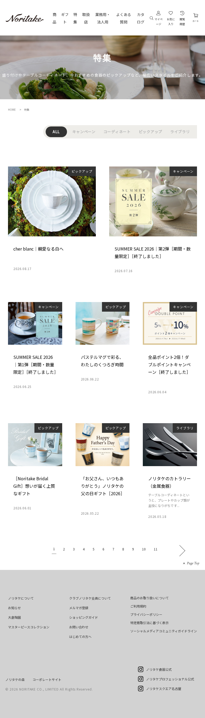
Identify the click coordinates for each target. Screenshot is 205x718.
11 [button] (155, 549)
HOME (12, 110)
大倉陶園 (14, 617)
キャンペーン (84, 131)
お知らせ (14, 607)
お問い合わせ (78, 627)
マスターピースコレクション (28, 627)
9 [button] (133, 549)
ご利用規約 (138, 606)
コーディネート (117, 131)
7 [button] (113, 549)
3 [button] (74, 549)
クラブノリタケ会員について (90, 598)
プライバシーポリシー (146, 614)
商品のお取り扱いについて (149, 598)
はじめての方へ (80, 636)
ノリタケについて (21, 598)
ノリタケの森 (15, 679)
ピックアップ (150, 131)
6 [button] (103, 549)
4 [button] (84, 549)
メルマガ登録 (78, 607)
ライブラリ (180, 131)
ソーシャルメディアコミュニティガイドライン (163, 631)
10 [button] (144, 549)
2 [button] (64, 549)
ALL (56, 131)
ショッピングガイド (83, 617)
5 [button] (93, 549)
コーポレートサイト (47, 679)
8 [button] (123, 549)
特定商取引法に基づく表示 (149, 622)
